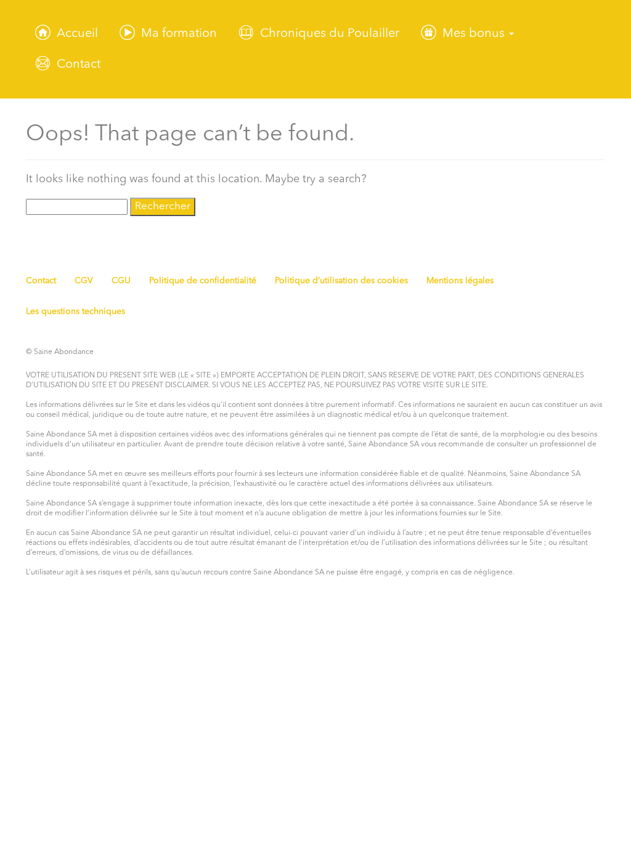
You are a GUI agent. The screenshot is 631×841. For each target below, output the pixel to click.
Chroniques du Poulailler (329, 34)
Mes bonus (475, 34)
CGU (121, 280)
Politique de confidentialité (202, 280)
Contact (78, 64)
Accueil (77, 34)
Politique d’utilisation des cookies (341, 280)
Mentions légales (460, 280)
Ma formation (179, 34)
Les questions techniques (75, 311)
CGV (84, 280)
